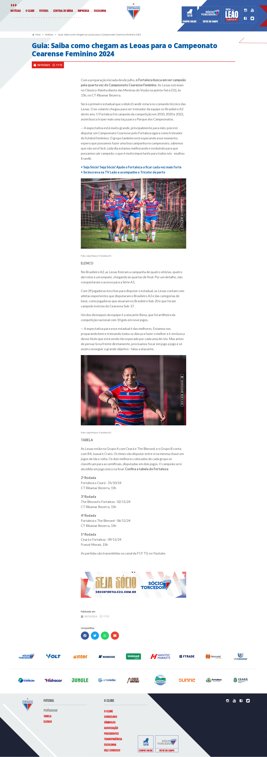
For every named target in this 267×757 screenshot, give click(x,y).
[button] (85, 635)
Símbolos (110, 722)
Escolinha (100, 11)
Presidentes (111, 733)
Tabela (47, 716)
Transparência (113, 739)
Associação (111, 728)
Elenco (48, 721)
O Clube (30, 11)
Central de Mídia (63, 11)
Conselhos (110, 716)
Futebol (43, 11)
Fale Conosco (112, 750)
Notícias (16, 11)
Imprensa (83, 11)
